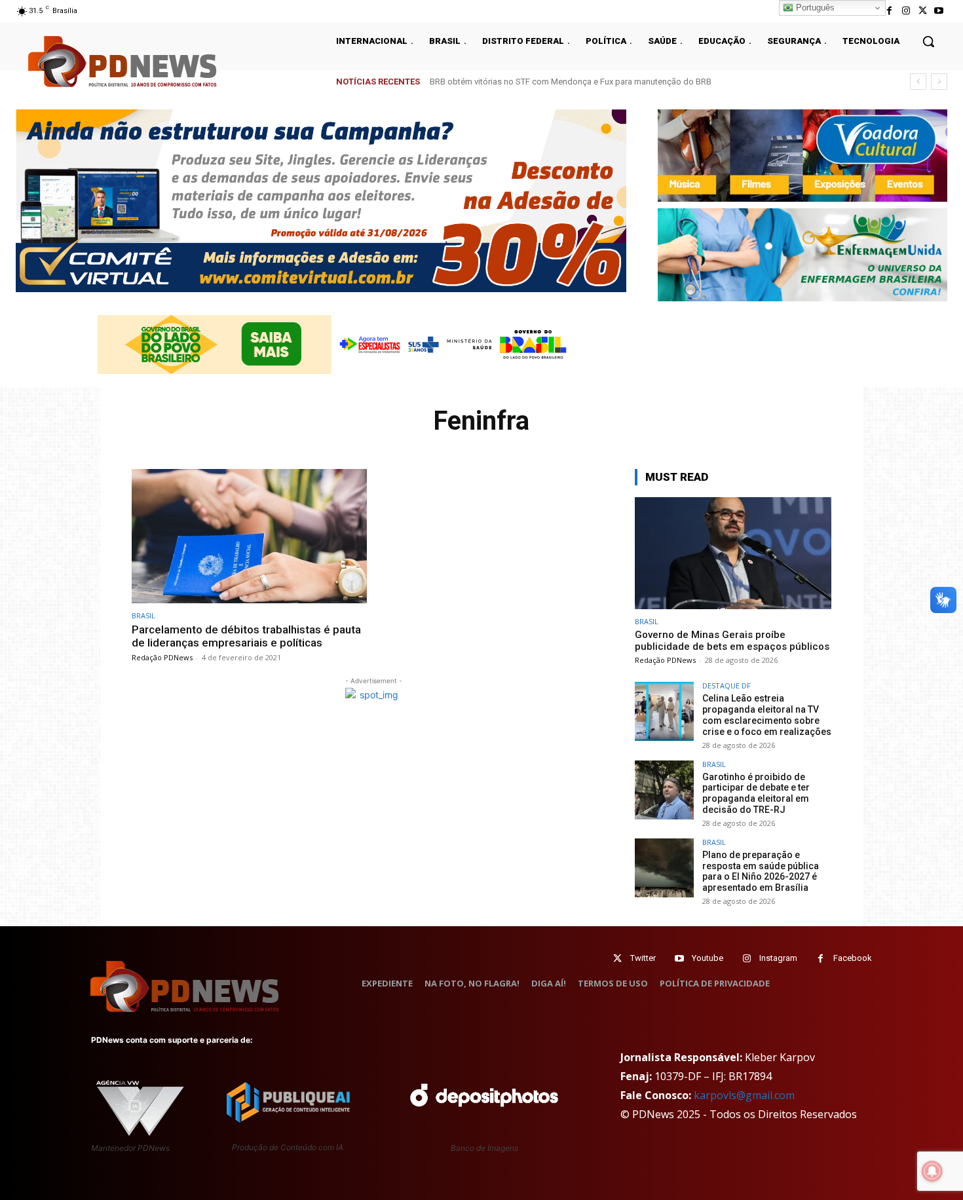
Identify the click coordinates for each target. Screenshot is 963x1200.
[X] (923, 11)
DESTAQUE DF (726, 685)
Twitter (643, 958)
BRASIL (143, 615)
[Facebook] (889, 11)
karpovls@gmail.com (744, 1095)
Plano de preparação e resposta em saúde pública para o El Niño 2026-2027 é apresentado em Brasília (760, 871)
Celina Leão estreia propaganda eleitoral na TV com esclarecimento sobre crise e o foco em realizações (766, 714)
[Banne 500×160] (802, 254)
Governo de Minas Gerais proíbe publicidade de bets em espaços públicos (576, 81)
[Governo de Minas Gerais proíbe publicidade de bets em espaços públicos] (733, 553)
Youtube (707, 958)
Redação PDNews (162, 657)
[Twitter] (617, 958)
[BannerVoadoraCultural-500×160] (802, 155)
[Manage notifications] (932, 1171)
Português (814, 7)
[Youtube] (939, 11)
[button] (928, 41)
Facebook (852, 958)
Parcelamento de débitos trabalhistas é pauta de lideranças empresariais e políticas (246, 636)
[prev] (918, 81)
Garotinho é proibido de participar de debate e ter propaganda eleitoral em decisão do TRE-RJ (756, 793)
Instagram (778, 958)
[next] (939, 81)
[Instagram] (905, 11)
